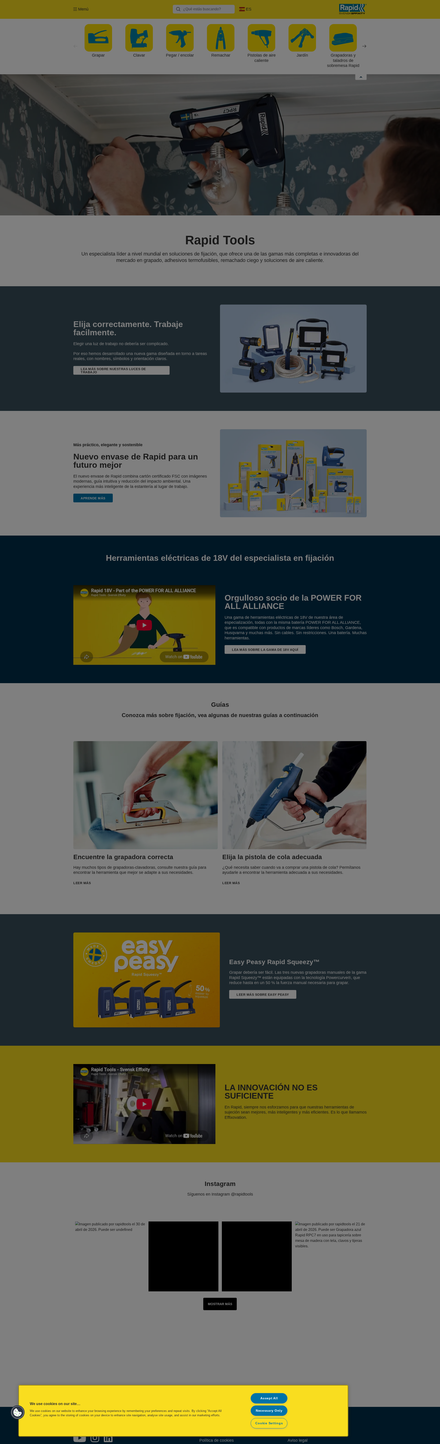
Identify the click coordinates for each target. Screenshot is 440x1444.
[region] (183, 1411)
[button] (17, 1412)
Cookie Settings (269, 1423)
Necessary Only (269, 1410)
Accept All (269, 1398)
